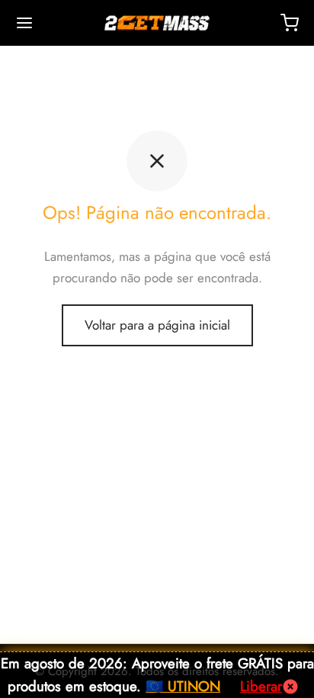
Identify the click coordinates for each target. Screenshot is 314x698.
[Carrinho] (289, 23)
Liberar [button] (261, 686)
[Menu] (24, 23)
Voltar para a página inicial (157, 325)
